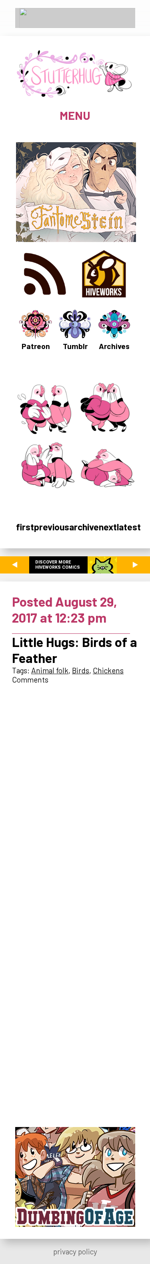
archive (84, 526)
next (108, 526)
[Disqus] (75, 793)
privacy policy (75, 1251)
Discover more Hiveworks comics (57, 565)
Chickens (108, 670)
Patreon (36, 346)
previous (51, 526)
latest (129, 526)
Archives (114, 346)
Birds (80, 670)
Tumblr (75, 346)
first (25, 526)
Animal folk (49, 670)
